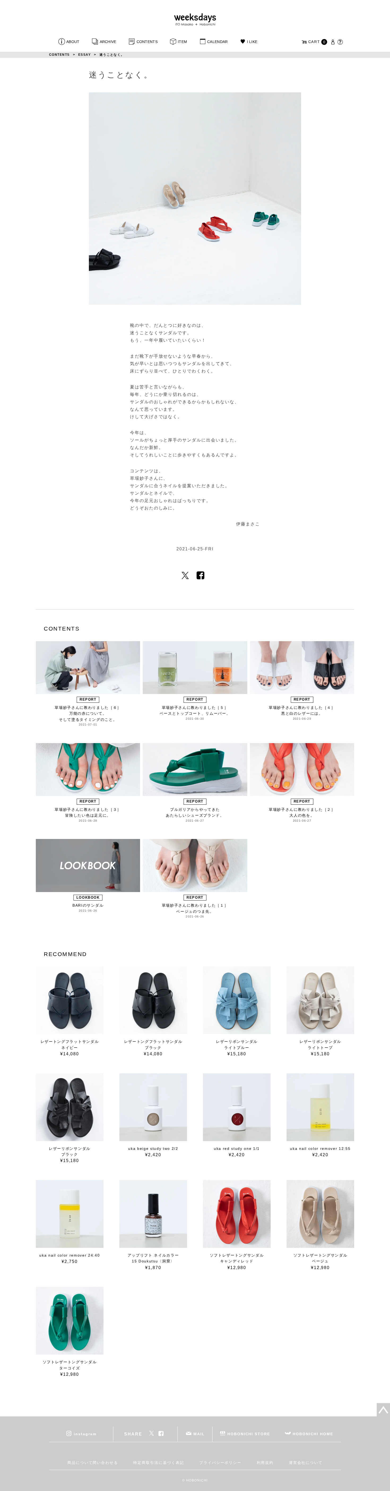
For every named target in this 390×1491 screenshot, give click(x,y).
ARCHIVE (108, 42)
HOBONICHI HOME (313, 1434)
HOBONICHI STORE (248, 1434)
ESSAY (84, 55)
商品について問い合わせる (92, 1462)
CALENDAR (217, 42)
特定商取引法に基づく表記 (158, 1462)
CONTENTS (147, 42)
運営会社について (306, 1462)
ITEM (182, 42)
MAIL (199, 1434)
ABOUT (72, 42)
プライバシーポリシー (220, 1462)
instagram (85, 1434)
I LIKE (252, 42)
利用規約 (265, 1462)
